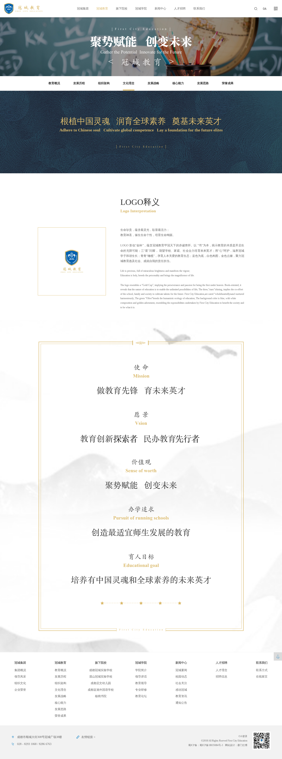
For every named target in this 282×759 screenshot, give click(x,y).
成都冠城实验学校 (100, 670)
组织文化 (20, 683)
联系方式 (262, 670)
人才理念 (221, 670)
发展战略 (153, 83)
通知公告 (181, 702)
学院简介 (141, 670)
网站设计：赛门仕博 (236, 745)
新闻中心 (160, 8)
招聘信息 (221, 676)
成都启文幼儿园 (101, 683)
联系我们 (199, 8)
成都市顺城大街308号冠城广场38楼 (39, 737)
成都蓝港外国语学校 (101, 689)
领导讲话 (141, 676)
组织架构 (104, 83)
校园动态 (181, 676)
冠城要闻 (181, 670)
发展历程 (79, 83)
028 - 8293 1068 (27, 744)
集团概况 (20, 670)
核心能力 (178, 83)
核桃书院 (101, 696)
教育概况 (54, 83)
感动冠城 (181, 689)
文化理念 (128, 83)
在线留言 (262, 676)
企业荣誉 (20, 689)
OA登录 (243, 736)
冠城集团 (83, 8)
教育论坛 (141, 696)
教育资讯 (181, 696)
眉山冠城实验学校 (100, 676)
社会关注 (181, 683)
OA (265, 8)
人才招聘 (180, 8)
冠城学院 (141, 8)
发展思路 (203, 83)
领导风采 (20, 676)
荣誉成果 (227, 83)
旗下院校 (121, 8)
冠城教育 (102, 8)
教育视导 (141, 683)
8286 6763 (45, 744)
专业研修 (141, 689)
